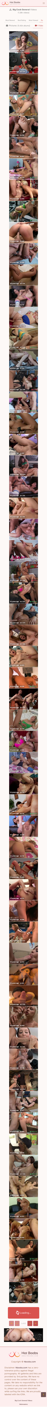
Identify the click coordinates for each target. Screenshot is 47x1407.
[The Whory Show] (23, 1207)
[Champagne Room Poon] (23, 974)
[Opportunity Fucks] (23, 317)
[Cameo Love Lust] (23, 889)
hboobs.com (30, 1361)
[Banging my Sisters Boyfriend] (23, 465)
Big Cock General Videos (23, 1400)
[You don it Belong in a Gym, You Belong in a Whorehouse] (23, 147)
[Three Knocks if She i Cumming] (23, 423)
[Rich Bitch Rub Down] (23, 1038)
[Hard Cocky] (23, 720)
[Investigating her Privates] (23, 487)
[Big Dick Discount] (23, 1229)
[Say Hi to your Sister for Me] (23, 847)
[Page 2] (29, 1323)
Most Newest (10, 20)
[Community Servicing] (23, 296)
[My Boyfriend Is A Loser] (23, 656)
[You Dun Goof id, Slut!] (23, 762)
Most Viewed (33, 20)
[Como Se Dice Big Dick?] (23, 550)
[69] (23, 1059)
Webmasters (23, 1404)
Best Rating (22, 20)
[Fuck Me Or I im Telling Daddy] (23, 783)
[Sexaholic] (23, 1292)
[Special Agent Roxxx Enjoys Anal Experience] (23, 1101)
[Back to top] (43, 1394)
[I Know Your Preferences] (23, 508)
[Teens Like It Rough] (23, 1017)
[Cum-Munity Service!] (23, 1271)
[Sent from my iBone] (23, 359)
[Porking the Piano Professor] (23, 699)
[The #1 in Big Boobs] (23, 1341)
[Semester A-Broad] (23, 253)
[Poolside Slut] (23, 932)
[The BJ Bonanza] (23, 635)
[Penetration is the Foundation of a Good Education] (23, 63)
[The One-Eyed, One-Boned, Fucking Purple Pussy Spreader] (23, 741)
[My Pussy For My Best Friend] (23, 953)
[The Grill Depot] (23, 232)
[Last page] (35, 1323)
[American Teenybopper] (23, 275)
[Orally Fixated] (23, 868)
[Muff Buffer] (23, 1144)
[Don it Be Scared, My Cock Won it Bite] (23, 444)
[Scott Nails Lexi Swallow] (23, 614)
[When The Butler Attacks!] (23, 995)
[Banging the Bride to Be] (23, 911)
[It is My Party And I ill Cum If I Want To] (23, 826)
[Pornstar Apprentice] (23, 1186)
